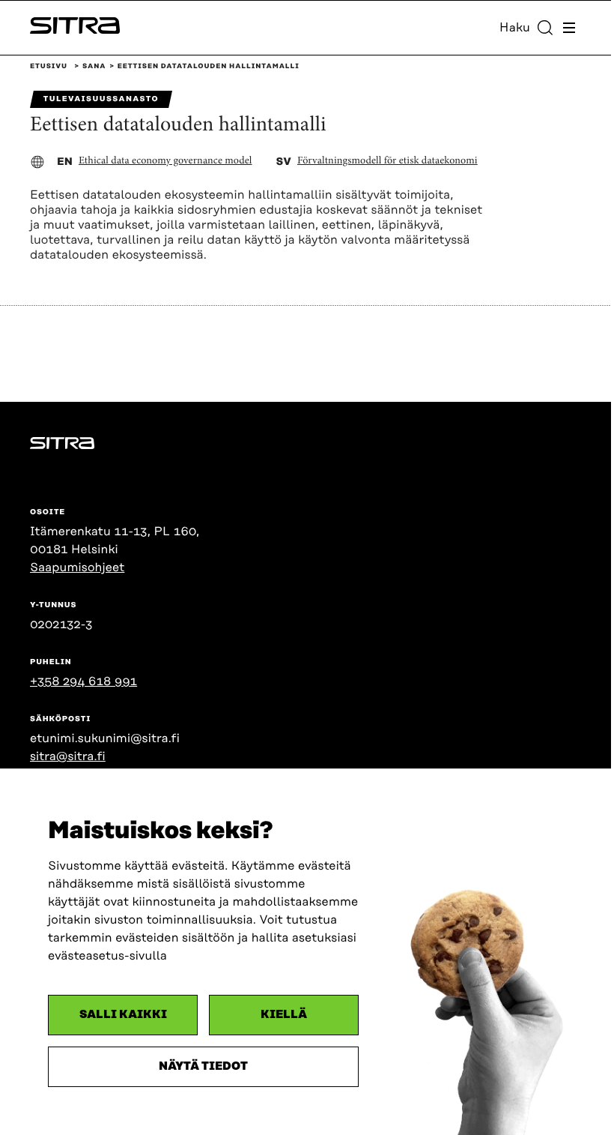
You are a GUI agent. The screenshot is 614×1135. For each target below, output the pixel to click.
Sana (94, 66)
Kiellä (284, 1014)
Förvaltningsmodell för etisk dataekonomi (387, 161)
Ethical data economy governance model (165, 161)
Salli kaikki (123, 1014)
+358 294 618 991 (83, 681)
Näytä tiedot (203, 1066)
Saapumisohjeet (77, 567)
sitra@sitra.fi (68, 756)
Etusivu (48, 66)
